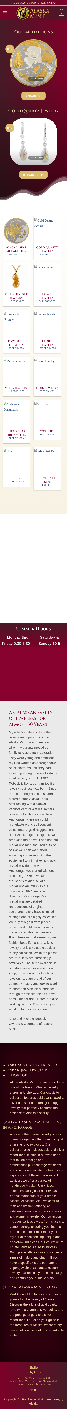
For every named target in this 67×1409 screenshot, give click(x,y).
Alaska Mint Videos (22, 1381)
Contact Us (44, 1378)
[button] (5, 13)
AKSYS (39, 1372)
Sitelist (33, 1367)
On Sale (30, 1378)
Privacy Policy (24, 1384)
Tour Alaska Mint (46, 1381)
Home (18, 1378)
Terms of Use (44, 1384)
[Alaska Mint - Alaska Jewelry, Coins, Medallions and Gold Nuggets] (33, 13)
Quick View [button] (36, 78)
